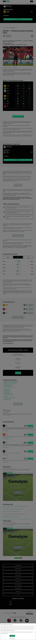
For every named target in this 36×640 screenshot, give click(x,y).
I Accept (12, 635)
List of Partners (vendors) (4, 633)
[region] (18, 631)
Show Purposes (12, 638)
